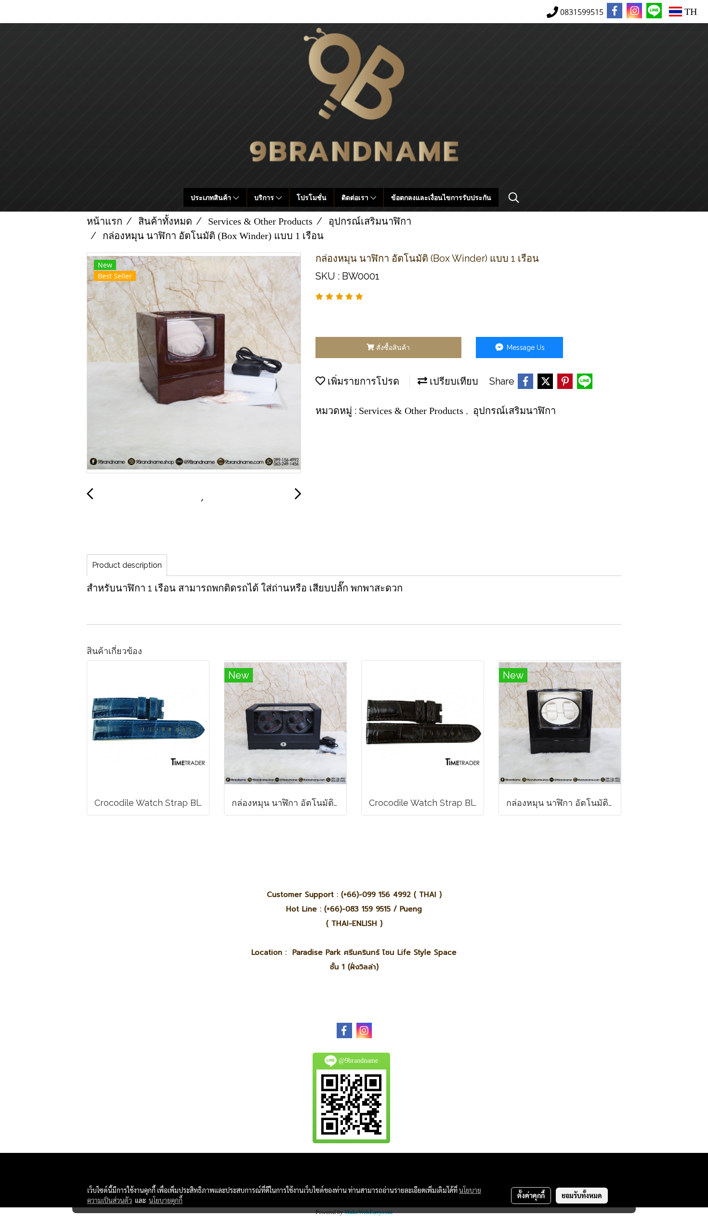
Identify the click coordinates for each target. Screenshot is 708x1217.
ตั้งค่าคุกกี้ (531, 1195)
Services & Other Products (412, 410)
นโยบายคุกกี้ (166, 1200)
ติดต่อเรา (355, 197)
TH (689, 11)
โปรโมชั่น (312, 197)
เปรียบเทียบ (452, 381)
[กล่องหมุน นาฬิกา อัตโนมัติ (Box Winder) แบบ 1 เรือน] (194, 363)
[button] (513, 197)
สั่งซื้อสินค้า (392, 347)
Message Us (525, 347)
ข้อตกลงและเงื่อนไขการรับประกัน (441, 197)
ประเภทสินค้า (212, 197)
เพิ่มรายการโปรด (362, 381)
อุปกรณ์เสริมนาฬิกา (514, 410)
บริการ (265, 197)
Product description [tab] (127, 565)
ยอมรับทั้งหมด (582, 1195)
